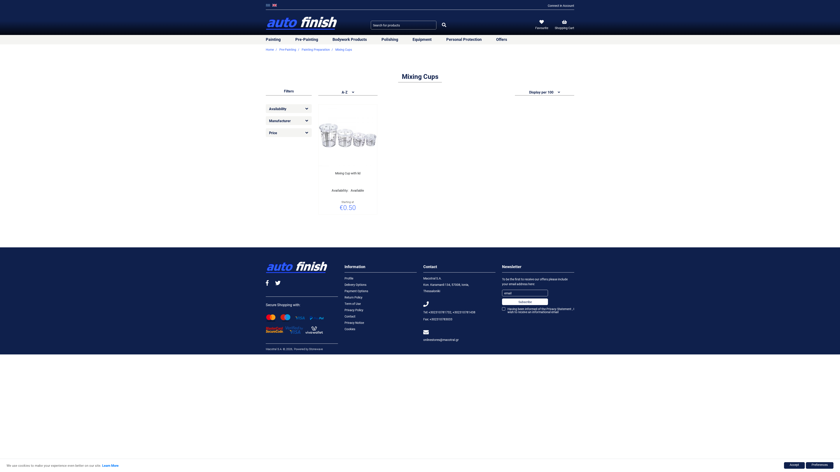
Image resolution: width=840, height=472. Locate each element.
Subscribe (525, 302)
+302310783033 (441, 319)
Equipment (422, 39)
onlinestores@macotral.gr (441, 340)
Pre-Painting (306, 39)
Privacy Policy (354, 310)
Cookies (350, 329)
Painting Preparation (316, 49)
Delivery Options (355, 285)
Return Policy (353, 297)
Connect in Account (561, 5)
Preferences (820, 465)
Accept (794, 465)
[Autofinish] (302, 23)
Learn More (110, 465)
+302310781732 (440, 312)
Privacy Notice (354, 323)
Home (270, 49)
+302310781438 (464, 312)
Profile (349, 278)
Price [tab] (273, 132)
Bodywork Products (349, 39)
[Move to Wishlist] (342, 219)
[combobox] (403, 25)
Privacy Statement (558, 309)
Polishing (390, 39)
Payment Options (356, 291)
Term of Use (353, 304)
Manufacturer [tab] (280, 120)
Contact (350, 316)
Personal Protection (464, 39)
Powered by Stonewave (308, 349)
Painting (273, 39)
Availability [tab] (277, 108)
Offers (501, 39)
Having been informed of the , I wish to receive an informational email (541, 310)
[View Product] (353, 219)
